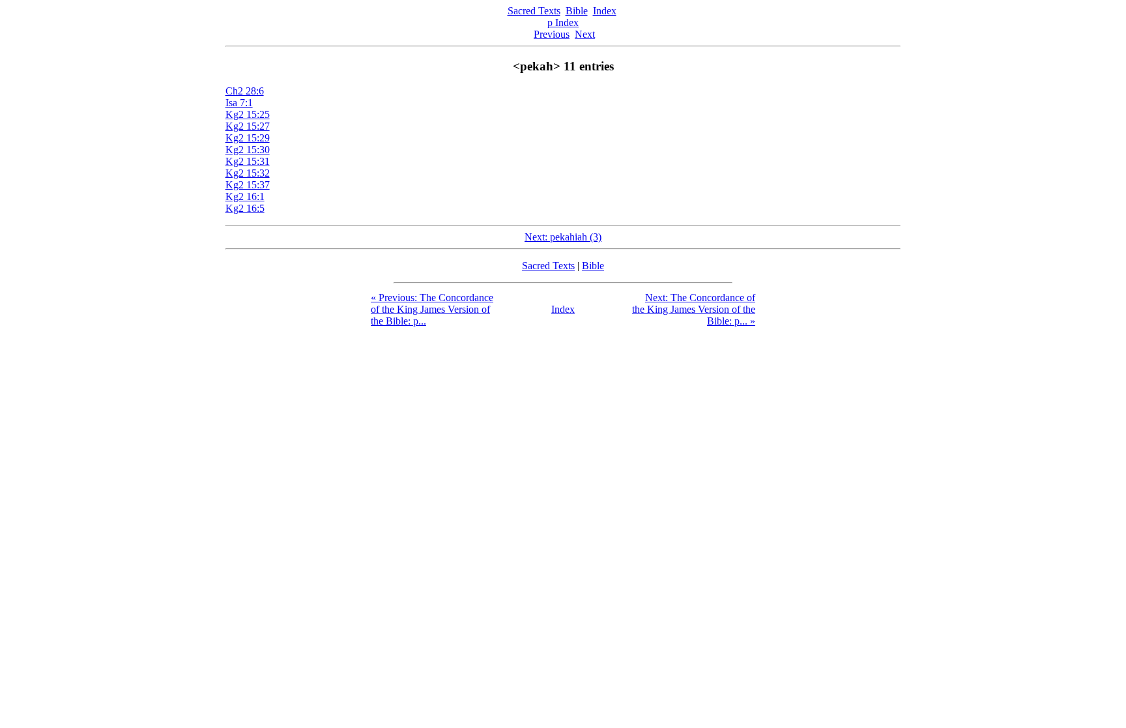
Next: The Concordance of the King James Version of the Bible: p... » (693, 309)
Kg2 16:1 (245, 196)
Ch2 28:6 (244, 90)
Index (604, 10)
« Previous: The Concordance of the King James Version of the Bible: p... (432, 309)
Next (585, 34)
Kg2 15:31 (247, 161)
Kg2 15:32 (247, 173)
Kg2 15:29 (247, 137)
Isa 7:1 (239, 102)
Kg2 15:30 (247, 149)
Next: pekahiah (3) (563, 236)
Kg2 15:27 (247, 126)
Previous (552, 34)
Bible (577, 10)
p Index (563, 22)
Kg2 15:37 (247, 184)
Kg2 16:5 (245, 208)
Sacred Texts (534, 10)
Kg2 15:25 (247, 114)
